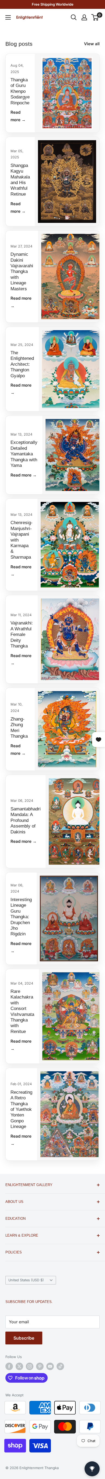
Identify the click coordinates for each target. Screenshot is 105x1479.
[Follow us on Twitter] (19, 1366)
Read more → (18, 116)
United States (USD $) (26, 1280)
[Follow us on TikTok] (60, 1366)
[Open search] (74, 17)
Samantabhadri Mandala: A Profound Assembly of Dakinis (25, 820)
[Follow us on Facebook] (9, 1366)
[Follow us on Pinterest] (40, 1366)
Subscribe (23, 1338)
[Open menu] (8, 17)
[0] (95, 17)
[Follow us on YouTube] (50, 1366)
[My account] (84, 17)
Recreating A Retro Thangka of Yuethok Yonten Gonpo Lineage (21, 1109)
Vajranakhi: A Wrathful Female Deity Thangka (21, 634)
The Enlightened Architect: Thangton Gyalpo (22, 364)
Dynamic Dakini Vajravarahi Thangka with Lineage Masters (21, 271)
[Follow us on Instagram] (29, 1366)
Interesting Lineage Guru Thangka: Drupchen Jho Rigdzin (21, 916)
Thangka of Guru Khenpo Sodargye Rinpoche (20, 91)
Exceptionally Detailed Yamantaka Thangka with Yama (23, 454)
